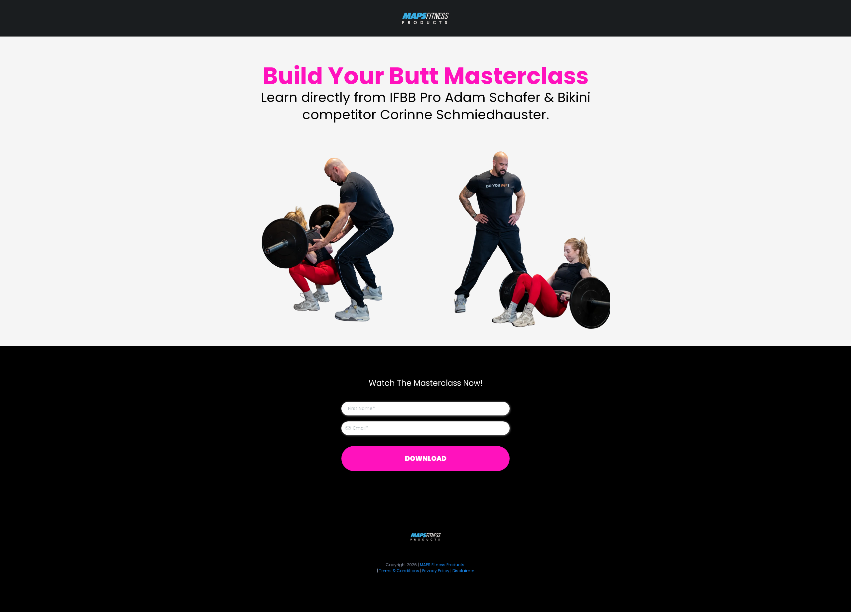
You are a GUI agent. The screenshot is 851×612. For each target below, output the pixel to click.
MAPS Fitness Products (442, 565)
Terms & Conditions (399, 570)
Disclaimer (463, 570)
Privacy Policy (435, 570)
